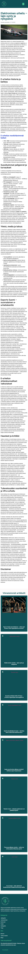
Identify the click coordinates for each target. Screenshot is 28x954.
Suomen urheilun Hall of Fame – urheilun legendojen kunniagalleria (14, 696)
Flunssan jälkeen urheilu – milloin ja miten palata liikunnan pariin (14, 848)
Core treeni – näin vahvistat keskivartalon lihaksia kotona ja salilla (14, 886)
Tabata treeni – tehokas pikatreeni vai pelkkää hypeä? (14, 809)
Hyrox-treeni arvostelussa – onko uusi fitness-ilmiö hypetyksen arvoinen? (14, 627)
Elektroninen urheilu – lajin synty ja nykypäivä (14, 663)
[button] (23, 4)
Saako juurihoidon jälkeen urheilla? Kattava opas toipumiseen (14, 770)
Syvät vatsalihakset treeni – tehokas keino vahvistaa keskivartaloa (14, 731)
